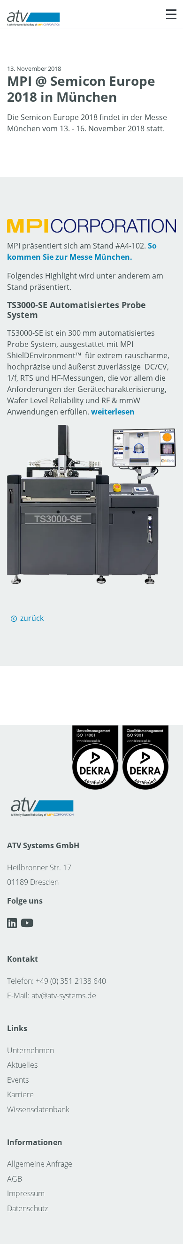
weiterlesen (113, 412)
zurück (32, 618)
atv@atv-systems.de (63, 995)
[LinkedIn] (14, 923)
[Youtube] (27, 923)
